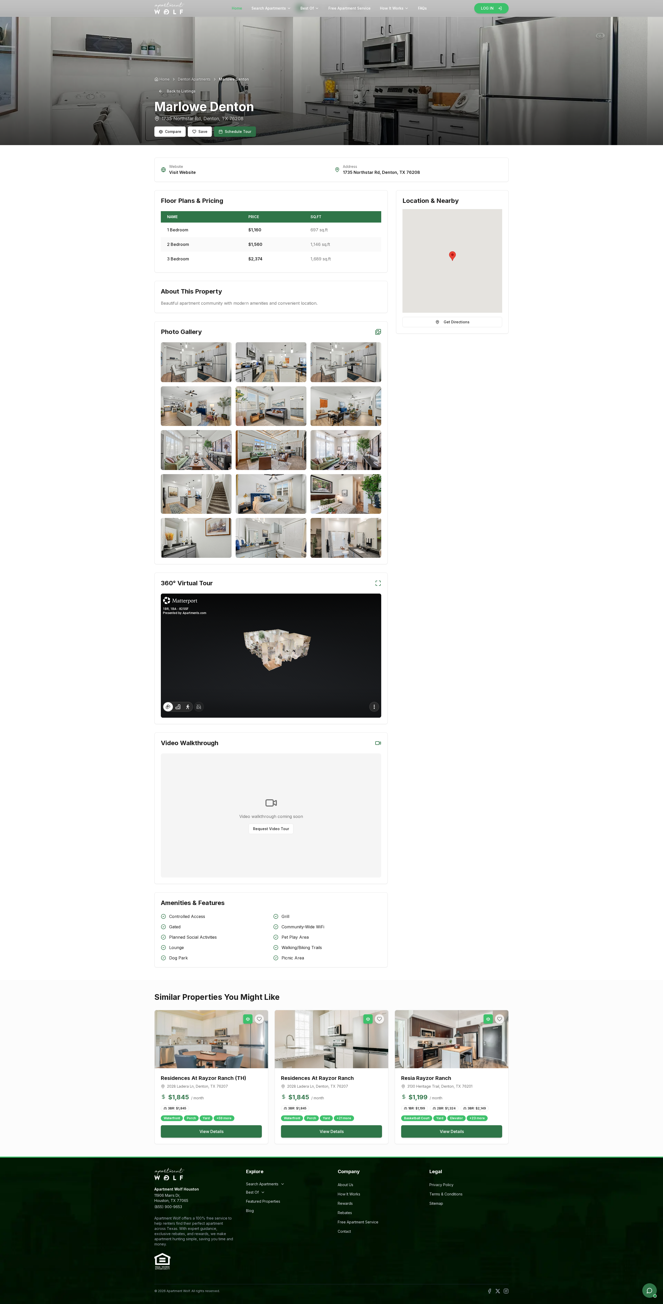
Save (202, 131)
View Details (211, 1131)
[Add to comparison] (248, 1019)
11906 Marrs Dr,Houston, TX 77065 (171, 1198)
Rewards (345, 1203)
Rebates (345, 1212)
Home (237, 8)
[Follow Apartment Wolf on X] (497, 1291)
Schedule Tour (238, 131)
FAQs (422, 8)
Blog (250, 1210)
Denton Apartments (194, 79)
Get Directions (457, 322)
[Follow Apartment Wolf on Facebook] (489, 1291)
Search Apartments (268, 8)
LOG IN (487, 8)
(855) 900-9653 (168, 1207)
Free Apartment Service (349, 8)
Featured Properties (263, 1201)
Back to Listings (181, 91)
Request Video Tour (271, 828)
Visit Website (182, 172)
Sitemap (436, 1203)
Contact (344, 1231)
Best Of (307, 8)
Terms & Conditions (446, 1194)
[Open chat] (649, 1290)
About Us (345, 1184)
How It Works (391, 8)
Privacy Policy (441, 1184)
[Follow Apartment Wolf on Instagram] (506, 1291)
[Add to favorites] (259, 1019)
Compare (173, 131)
